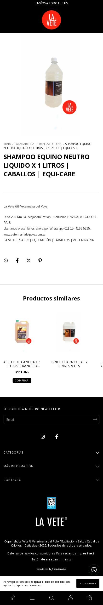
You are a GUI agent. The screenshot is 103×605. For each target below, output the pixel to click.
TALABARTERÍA (24, 144)
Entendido (88, 583)
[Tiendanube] (52, 569)
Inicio (7, 144)
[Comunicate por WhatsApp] (94, 569)
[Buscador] (51, 597)
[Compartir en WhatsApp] (6, 260)
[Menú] (32, 597)
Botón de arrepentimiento (51, 559)
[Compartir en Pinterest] (40, 260)
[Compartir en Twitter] (29, 260)
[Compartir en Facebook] (18, 260)
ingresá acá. (86, 553)
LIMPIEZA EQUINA (50, 144)
